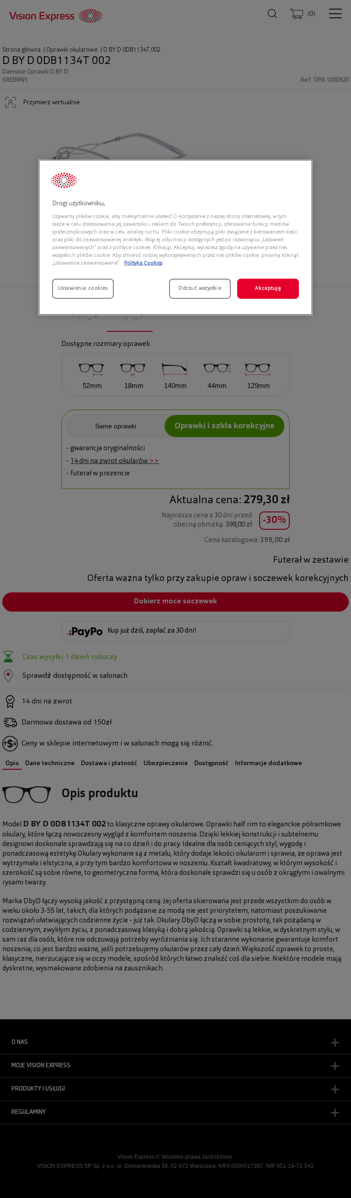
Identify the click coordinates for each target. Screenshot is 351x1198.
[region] (175, 237)
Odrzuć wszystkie (199, 288)
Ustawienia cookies (82, 288)
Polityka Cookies (143, 263)
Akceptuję (268, 288)
